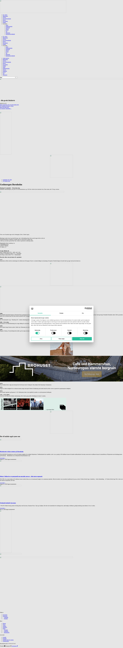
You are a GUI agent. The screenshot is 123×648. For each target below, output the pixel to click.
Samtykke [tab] (40, 313)
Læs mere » (2, 458)
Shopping (8, 32)
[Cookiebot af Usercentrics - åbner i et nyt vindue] (86, 308)
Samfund (8, 27)
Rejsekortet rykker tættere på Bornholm (11, 451)
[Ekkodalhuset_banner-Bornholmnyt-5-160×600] (5, 154)
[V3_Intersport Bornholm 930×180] (33, 12)
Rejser (4, 20)
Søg (1, 77)
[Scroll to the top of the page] (0, 647)
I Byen (4, 17)
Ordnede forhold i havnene (8, 503)
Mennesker (5, 16)
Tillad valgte (61, 338)
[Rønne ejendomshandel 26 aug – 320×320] (61, 433)
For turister (5, 21)
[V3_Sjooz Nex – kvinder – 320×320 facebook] (61, 355)
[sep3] (5, 552)
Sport (7, 25)
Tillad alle (82, 338)
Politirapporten (9, 26)
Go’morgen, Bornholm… (5, 108)
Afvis (41, 338)
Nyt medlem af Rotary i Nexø (6, 106)
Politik (4, 22)
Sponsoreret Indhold (10, 34)
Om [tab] (83, 313)
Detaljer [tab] (61, 313)
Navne (7, 29)
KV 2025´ (5, 14)
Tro (6, 31)
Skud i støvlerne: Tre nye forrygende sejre (9, 104)
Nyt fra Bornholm (7, 18)
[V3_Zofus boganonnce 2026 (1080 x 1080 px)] (61, 285)
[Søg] (16, 77)
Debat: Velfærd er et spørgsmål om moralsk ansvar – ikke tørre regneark (21, 476)
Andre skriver (6, 58)
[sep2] (33, 410)
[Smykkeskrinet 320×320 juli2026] (61, 177)
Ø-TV (7, 30)
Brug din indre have (4, 107)
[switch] (53, 333)
